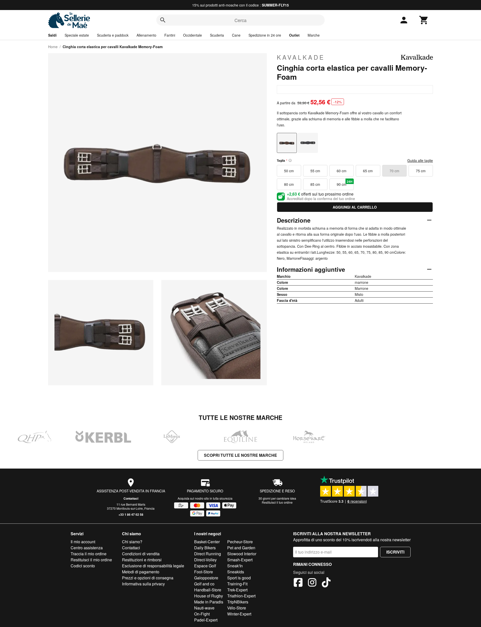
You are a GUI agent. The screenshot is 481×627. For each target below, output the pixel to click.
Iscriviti (395, 552)
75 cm (421, 170)
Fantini (169, 35)
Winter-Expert (239, 614)
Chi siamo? (132, 542)
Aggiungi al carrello (355, 207)
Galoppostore (206, 578)
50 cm (289, 170)
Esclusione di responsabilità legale (153, 566)
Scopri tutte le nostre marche (240, 455)
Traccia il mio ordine (88, 554)
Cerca (240, 20)
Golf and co (204, 584)
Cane (236, 35)
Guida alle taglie (420, 160)
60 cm (341, 170)
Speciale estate (77, 35)
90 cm (344, 183)
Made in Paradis (208, 602)
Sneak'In (235, 566)
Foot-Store (203, 572)
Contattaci (131, 498)
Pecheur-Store (240, 542)
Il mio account (83, 542)
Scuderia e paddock (113, 35)
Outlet (294, 35)
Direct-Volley (205, 560)
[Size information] (290, 160)
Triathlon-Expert (241, 596)
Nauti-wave (204, 608)
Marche (314, 35)
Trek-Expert (237, 590)
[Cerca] (162, 20)
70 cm (394, 170)
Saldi (52, 35)
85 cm (315, 184)
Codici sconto (83, 566)
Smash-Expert (240, 560)
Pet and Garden (241, 548)
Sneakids (235, 572)
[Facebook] (298, 583)
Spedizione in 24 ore (265, 35)
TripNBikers (237, 602)
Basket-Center (207, 542)
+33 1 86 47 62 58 (130, 514)
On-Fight (202, 614)
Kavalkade (301, 57)
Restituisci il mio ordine (91, 560)
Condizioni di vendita (141, 554)
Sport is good (239, 578)
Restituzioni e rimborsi (142, 560)
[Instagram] (312, 583)
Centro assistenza (87, 548)
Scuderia (217, 35)
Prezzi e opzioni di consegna (147, 578)
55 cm (315, 170)
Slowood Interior (241, 554)
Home (53, 46)
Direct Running (207, 554)
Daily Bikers (205, 548)
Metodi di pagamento (140, 572)
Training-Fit (237, 584)
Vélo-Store (236, 608)
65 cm (368, 170)
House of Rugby (208, 596)
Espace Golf (205, 566)
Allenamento (146, 35)
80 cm (289, 184)
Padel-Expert (205, 620)
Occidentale (192, 35)
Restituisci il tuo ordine (277, 502)
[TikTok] (326, 583)
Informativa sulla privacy (143, 584)
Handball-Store (207, 590)
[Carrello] (424, 20)
